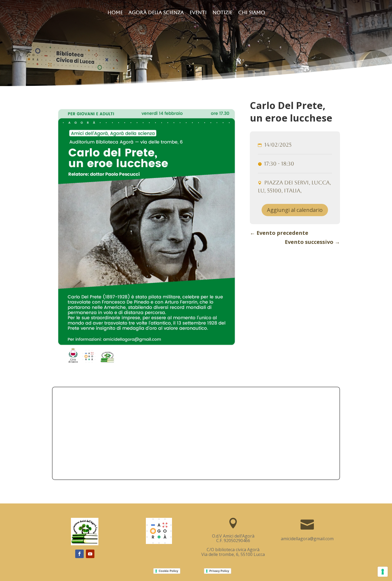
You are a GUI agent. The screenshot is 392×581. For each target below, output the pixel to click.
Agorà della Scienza (156, 13)
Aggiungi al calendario (295, 209)
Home (115, 13)
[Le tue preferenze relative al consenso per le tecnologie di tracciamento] (383, 572)
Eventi (198, 13)
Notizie (222, 13)
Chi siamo (251, 13)
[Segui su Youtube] (90, 554)
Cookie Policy (168, 571)
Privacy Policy (219, 571)
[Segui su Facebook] (79, 554)
